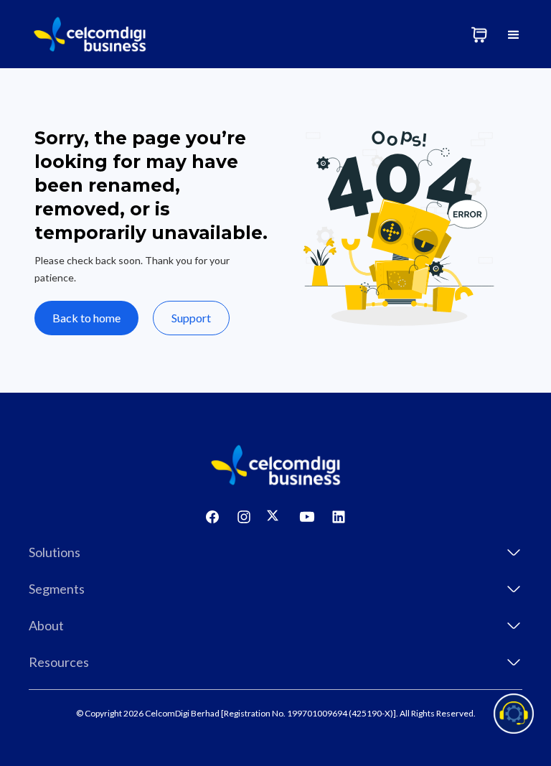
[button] (513, 34)
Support (191, 317)
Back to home (86, 317)
